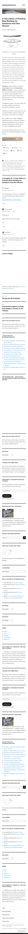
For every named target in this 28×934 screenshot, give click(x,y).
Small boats (19, 165)
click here (4, 133)
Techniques (4, 166)
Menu (23, 5)
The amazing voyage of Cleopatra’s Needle (13, 354)
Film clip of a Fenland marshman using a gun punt (14, 344)
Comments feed (7, 637)
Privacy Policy (5, 921)
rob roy (7, 170)
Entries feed (6, 635)
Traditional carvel (10, 166)
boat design (7, 232)
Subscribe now (7, 496)
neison (12, 169)
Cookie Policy (24, 928)
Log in (5, 633)
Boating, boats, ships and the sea (12, 162)
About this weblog (6, 911)
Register (5, 631)
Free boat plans (6, 914)
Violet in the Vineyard (18, 582)
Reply (4, 203)
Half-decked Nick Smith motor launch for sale (13, 346)
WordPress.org (7, 639)
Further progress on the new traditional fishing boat (14, 348)
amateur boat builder (10, 167)
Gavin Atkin (6, 160)
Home (3, 908)
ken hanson (8, 169)
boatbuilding (16, 167)
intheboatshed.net (9, 5)
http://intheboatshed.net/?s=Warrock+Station (11, 199)
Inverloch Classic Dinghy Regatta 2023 (12, 356)
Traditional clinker (17, 166)
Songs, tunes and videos (8, 918)
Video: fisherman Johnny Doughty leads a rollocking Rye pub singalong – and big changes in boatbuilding (14, 363)
